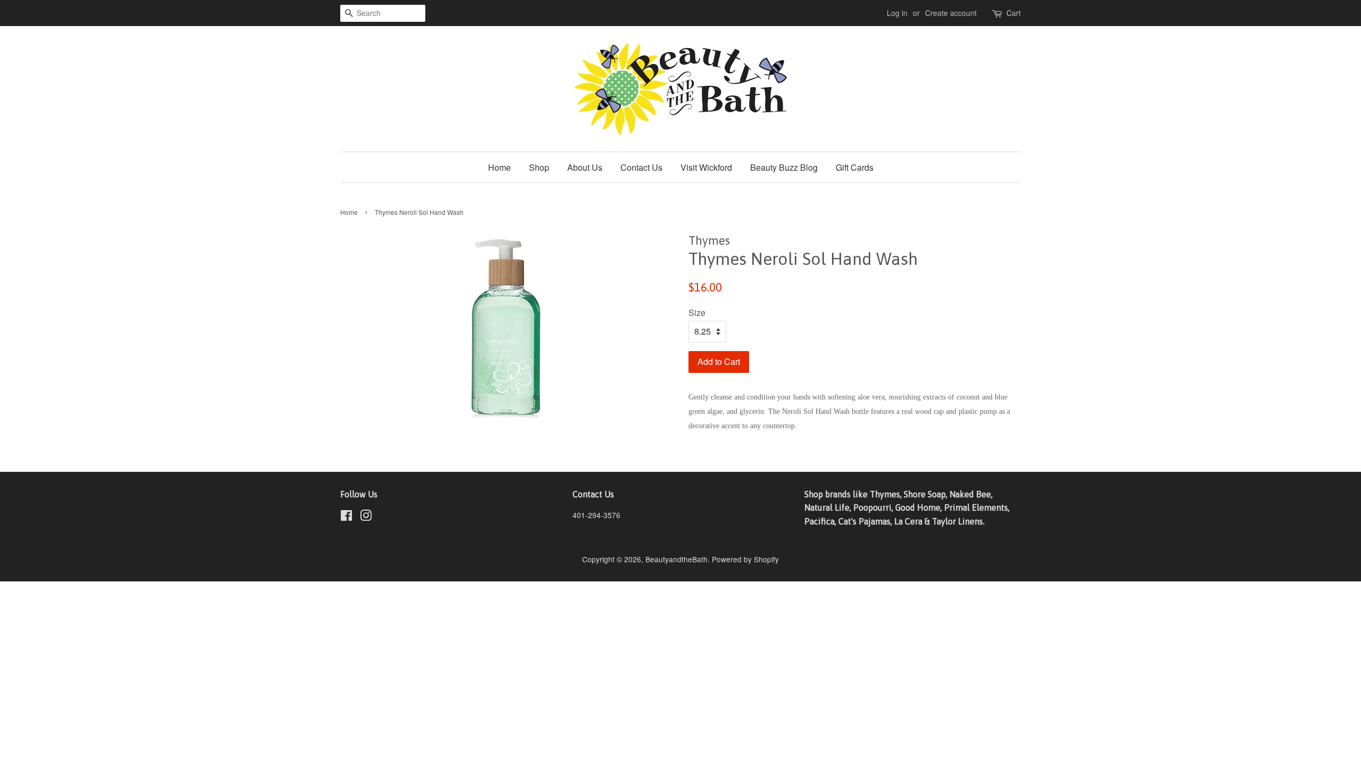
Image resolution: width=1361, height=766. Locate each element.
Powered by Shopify (745, 559)
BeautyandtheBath (676, 559)
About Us (584, 167)
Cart (1013, 12)
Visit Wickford (706, 167)
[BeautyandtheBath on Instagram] (366, 517)
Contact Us (641, 167)
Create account (951, 12)
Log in (897, 12)
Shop (539, 167)
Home (499, 167)
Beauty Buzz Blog (784, 167)
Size (696, 312)
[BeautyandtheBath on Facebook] (346, 517)
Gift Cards (854, 167)
